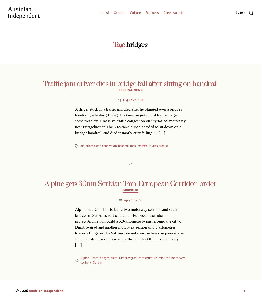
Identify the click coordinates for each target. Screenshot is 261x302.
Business (152, 13)
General (119, 13)
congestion (109, 146)
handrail (123, 146)
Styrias (153, 146)
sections (86, 263)
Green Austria (173, 13)
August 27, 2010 (133, 100)
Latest (104, 13)
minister (164, 258)
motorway (178, 258)
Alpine (84, 258)
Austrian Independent (46, 291)
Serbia (97, 263)
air (82, 146)
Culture (135, 13)
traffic (163, 146)
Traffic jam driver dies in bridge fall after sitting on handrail (130, 84)
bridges (90, 146)
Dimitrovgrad (127, 258)
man (133, 146)
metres (142, 146)
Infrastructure (147, 258)
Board (94, 258)
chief (114, 258)
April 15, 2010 (133, 201)
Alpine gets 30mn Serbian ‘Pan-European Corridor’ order (130, 184)
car (98, 146)
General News (130, 90)
